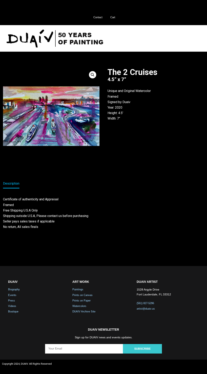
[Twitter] (179, 367)
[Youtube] (189, 367)
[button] (194, 38)
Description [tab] (11, 183)
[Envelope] (200, 367)
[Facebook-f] (168, 367)
